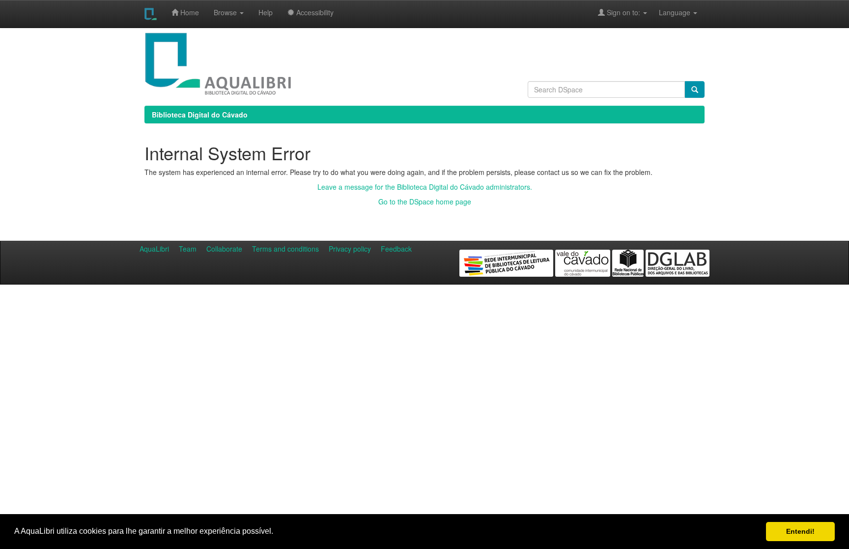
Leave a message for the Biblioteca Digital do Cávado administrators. (424, 187)
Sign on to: (623, 12)
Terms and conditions (285, 249)
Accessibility (314, 12)
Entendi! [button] (800, 531)
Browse (226, 12)
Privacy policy (350, 249)
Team (188, 249)
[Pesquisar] (695, 89)
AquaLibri (154, 249)
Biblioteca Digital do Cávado (200, 114)
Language (669, 12)
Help (265, 12)
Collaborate (224, 249)
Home (188, 12)
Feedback (396, 249)
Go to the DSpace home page (424, 201)
